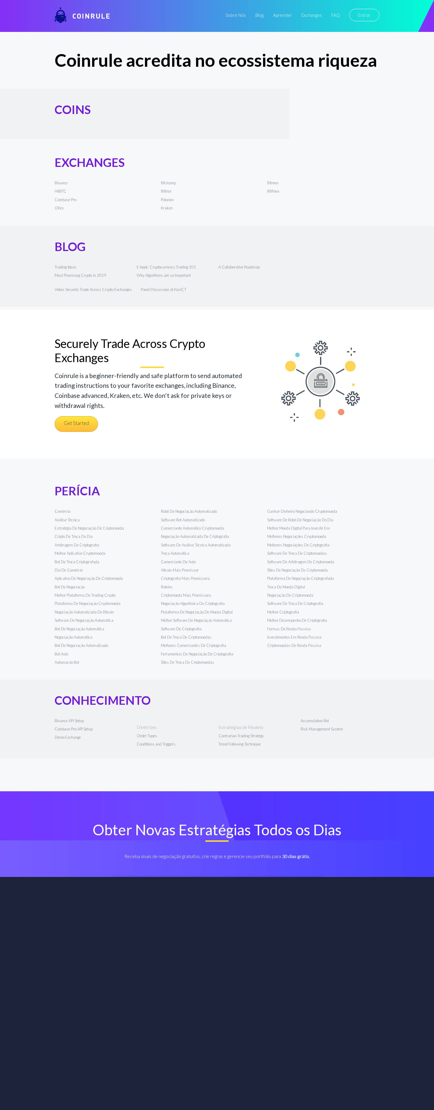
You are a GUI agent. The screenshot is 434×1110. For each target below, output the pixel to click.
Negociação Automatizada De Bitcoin (84, 612)
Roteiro (166, 587)
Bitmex (272, 182)
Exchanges (311, 15)
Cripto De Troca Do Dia (74, 536)
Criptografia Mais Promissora (185, 578)
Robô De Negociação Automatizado (189, 511)
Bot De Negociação (70, 587)
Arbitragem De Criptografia (77, 545)
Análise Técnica (67, 519)
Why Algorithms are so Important (164, 275)
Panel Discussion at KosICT (163, 289)
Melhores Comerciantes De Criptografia (193, 645)
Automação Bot (67, 662)
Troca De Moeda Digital (286, 587)
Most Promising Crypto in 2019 (80, 275)
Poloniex (167, 199)
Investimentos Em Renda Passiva (294, 637)
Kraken (167, 208)
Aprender (282, 15)
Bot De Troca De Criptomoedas (186, 637)
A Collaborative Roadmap (239, 267)
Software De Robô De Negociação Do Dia (300, 519)
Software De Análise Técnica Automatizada (196, 545)
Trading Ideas (65, 267)
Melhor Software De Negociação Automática (196, 620)
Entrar (364, 15)
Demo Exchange (68, 737)
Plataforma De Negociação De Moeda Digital (197, 612)
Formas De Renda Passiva (289, 628)
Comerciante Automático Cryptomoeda (192, 528)
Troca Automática (175, 553)
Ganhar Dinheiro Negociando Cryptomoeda (302, 511)
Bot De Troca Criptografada (77, 561)
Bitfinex (273, 191)
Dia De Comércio (69, 570)
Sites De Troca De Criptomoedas (187, 662)
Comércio (62, 511)
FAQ (335, 15)
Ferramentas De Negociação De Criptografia (197, 654)
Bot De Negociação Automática (79, 628)
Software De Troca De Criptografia (295, 603)
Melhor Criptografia (283, 612)
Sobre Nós (236, 15)
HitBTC (60, 191)
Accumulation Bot (315, 720)
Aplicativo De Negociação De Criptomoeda (89, 578)
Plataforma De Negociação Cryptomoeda (87, 603)
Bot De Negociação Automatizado (81, 645)
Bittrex (166, 191)
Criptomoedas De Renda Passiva (294, 645)
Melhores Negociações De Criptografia (298, 545)
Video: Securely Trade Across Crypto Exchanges (93, 289)
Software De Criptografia (181, 628)
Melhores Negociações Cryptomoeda (296, 536)
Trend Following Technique (239, 744)
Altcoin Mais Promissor (180, 570)
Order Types (147, 735)
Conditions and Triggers (156, 744)
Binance (61, 182)
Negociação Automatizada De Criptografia (195, 536)
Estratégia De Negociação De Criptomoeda (89, 528)
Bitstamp (168, 182)
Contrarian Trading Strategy (241, 735)
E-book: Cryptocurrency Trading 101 (166, 267)
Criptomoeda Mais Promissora (186, 595)
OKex (59, 208)
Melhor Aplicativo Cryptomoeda (80, 553)
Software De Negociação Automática (84, 620)
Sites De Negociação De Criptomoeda (297, 570)
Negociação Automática (73, 637)
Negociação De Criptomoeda (290, 595)
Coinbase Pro (65, 199)
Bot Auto (61, 654)
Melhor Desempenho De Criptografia (297, 620)
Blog (259, 15)
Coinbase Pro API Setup (74, 729)
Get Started (76, 423)
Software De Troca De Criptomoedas (297, 553)
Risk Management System (322, 729)
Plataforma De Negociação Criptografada (300, 578)
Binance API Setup (69, 720)
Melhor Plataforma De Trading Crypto (85, 595)
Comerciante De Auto (178, 561)
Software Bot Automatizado (183, 519)
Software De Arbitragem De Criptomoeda (300, 561)
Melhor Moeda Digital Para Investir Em (298, 528)
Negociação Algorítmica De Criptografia (193, 603)
